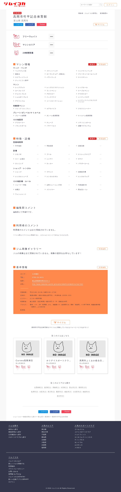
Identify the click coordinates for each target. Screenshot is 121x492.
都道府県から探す (15, 432)
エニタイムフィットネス (83, 437)
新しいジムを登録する (17, 463)
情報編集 (102, 64)
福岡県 (44, 447)
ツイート (19, 24)
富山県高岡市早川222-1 (41, 281)
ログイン (110, 5)
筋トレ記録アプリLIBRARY (19, 479)
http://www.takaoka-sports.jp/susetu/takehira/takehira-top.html (57, 284)
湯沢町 (47, 387)
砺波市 (68, 392)
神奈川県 (45, 432)
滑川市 (51, 392)
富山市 (73, 387)
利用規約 (12, 466)
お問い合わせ (13, 471)
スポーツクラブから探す (17, 437)
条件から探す (13, 429)
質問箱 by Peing (15, 474)
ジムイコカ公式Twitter (17, 477)
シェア (30, 24)
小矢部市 (77, 392)
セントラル (79, 442)
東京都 (44, 429)
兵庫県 (44, 445)
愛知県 (44, 437)
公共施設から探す (15, 434)
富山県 (17, 20)
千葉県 (44, 434)
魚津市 (34, 392)
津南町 (56, 387)
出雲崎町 (38, 387)
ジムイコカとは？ (15, 461)
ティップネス (79, 440)
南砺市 (86, 392)
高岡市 (24, 20)
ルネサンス (79, 445)
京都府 (44, 440)
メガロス (78, 447)
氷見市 (43, 392)
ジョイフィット (80, 434)
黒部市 (59, 392)
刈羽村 (64, 387)
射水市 (60, 396)
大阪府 (44, 442)
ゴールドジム (79, 429)
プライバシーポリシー (17, 469)
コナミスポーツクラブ (83, 432)
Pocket (42, 24)
